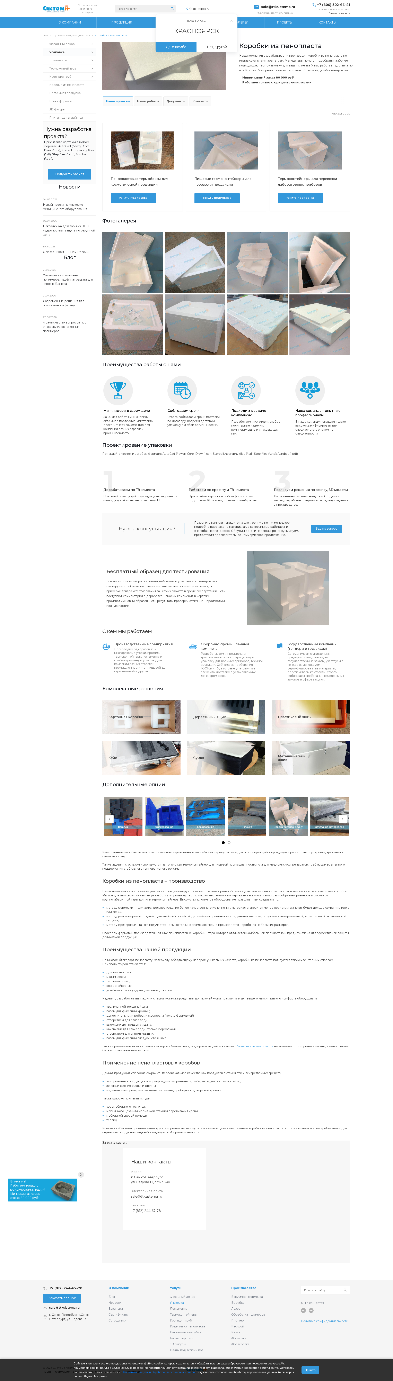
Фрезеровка (240, 1344)
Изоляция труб (181, 1320)
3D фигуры (178, 1344)
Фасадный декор (182, 1297)
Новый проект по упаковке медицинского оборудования (65, 207)
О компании (118, 1288)
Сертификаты (118, 1314)
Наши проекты (118, 101)
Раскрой (237, 1326)
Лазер (236, 1308)
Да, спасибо (176, 47)
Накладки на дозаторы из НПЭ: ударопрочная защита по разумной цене (69, 230)
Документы (175, 101)
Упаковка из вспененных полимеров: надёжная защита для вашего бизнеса (68, 279)
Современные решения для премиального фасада (63, 303)
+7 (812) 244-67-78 (146, 1211)
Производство (243, 1288)
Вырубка (237, 1303)
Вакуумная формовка (247, 1297)
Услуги (176, 1288)
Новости (114, 1303)
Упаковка (177, 1303)
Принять (310, 1370)
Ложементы (178, 1308)
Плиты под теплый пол (186, 1350)
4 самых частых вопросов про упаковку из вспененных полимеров (64, 327)
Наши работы (148, 101)
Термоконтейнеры (183, 1314)
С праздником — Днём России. (66, 252)
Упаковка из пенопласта (255, 1046)
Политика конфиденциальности (324, 1321)
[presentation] (109, 819)
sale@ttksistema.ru (278, 7)
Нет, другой (217, 47)
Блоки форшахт (181, 1338)
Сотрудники (117, 1320)
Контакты (200, 101)
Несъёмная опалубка (185, 1332)
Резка (235, 1332)
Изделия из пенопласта (187, 1326)
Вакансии (115, 1308)
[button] (223, 842)
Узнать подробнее (133, 198)
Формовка (238, 1338)
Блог (111, 1297)
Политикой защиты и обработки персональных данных (160, 1372)
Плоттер (237, 1320)
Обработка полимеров (248, 1314)
